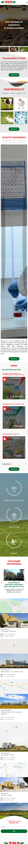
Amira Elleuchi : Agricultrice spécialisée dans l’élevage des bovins (14, 584)
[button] (27, 2)
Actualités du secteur (11, 370)
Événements (7, 464)
